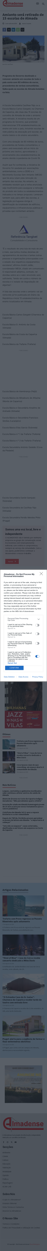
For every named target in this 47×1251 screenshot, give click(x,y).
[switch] (37, 625)
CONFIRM (14, 668)
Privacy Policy (37, 677)
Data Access (23, 677)
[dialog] (23, 626)
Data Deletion (9, 677)
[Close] (42, 574)
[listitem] (23, 619)
